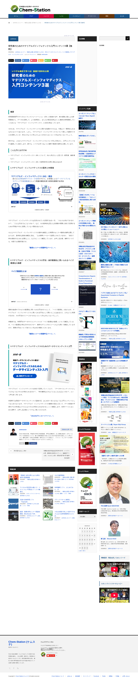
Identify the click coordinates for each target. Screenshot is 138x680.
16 (84, 539)
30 (84, 548)
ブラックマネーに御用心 (62, 499)
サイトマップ (86, 676)
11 (89, 535)
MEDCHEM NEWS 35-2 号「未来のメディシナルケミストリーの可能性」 (114, 330)
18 (89, 539)
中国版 (117, 676)
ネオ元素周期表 (59, 475)
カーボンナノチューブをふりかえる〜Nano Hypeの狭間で (87, 116)
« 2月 (80, 550)
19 (92, 539)
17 (87, 539)
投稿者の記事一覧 (67, 429)
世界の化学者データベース (115, 515)
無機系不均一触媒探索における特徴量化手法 (114, 362)
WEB (22, 443)
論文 (119, 239)
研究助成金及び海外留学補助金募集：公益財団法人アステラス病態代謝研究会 (87, 153)
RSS (17, 668)
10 (87, 535)
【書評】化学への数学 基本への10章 (112, 456)
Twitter (104, 676)
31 (87, 548)
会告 (39, 516)
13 (94, 535)
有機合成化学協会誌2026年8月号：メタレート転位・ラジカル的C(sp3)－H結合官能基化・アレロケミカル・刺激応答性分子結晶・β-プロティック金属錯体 (114, 398)
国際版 (110, 676)
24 (87, 543)
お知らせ (69, 676)
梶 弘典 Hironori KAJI (108, 539)
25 (89, 543)
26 (92, 543)
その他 (110, 463)
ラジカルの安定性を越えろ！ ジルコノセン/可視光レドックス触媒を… (30, 489)
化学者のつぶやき (39, 52)
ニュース (46, 16)
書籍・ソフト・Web (65, 493)
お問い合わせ (126, 676)
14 (80, 539)
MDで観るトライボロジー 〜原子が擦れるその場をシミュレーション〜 (114, 228)
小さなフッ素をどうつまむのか (87, 313)
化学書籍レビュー (117, 463)
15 (82, 539)
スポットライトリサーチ (33, 493)
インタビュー (77, 16)
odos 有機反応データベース (118, 305)
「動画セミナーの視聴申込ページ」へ (41, 334)
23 (84, 543)
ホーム (16, 16)
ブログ (31, 16)
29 (82, 548)
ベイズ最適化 (65, 52)
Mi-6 (46, 52)
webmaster (45, 54)
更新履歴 (77, 676)
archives (17, 52)
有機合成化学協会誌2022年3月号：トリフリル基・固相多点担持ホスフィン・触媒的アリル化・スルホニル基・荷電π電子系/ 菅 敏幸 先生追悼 (56, 454)
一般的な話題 (29, 52)
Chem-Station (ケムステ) (21, 643)
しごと (61, 16)
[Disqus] (41, 548)
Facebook (33, 443)
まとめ (122, 16)
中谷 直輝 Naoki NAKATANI (110, 506)
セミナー (23, 52)
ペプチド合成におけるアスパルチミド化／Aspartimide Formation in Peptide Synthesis (114, 295)
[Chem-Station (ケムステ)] (30, 8)
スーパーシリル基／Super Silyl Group (113, 424)
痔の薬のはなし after (20, 450)
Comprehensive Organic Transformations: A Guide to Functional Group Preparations (87, 279)
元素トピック (64, 479)
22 (82, 543)
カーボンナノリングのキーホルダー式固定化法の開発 (87, 175)
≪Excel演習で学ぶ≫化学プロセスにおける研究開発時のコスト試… (65, 514)
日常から (62, 503)
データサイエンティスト (55, 52)
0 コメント (33, 54)
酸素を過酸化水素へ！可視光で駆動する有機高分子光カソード (114, 266)
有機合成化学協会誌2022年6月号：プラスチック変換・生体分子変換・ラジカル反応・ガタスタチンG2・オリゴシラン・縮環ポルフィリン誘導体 (87, 252)
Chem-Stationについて (58, 676)
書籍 (107, 16)
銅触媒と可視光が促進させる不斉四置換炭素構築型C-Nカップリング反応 (87, 337)
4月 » (84, 550)
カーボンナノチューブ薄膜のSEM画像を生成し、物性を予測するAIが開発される (87, 224)
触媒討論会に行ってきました (87, 137)
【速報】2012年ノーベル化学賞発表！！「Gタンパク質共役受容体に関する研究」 (87, 198)
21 (80, 543)
